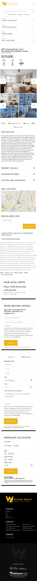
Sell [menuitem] (7, 515)
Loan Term (7, 441)
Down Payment (8, 456)
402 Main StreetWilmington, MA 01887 (13, 525)
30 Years (8, 446)
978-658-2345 (10, 290)
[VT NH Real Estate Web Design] (18, 573)
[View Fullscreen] (3, 199)
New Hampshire (8, 40)
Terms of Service (17, 427)
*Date (5, 377)
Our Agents (14, 294)
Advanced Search (12, 14)
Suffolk (16, 272)
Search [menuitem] (8, 512)
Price (5, 450)
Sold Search (26, 14)
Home (1, 272)
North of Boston (9, 20)
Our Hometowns (9, 27)
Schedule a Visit (25, 357)
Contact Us (7, 294)
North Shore (7, 34)
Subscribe (11, 343)
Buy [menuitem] (7, 514)
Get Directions (29, 226)
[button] (33, 11)
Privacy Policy (16, 337)
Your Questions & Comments (13, 390)
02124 (26, 272)
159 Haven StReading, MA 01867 (28, 525)
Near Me (20, 14)
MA (11, 272)
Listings (7, 272)
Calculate (10, 471)
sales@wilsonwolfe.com (13, 530)
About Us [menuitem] (9, 517)
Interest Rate (8, 462)
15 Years (16, 446)
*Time (5, 384)
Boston (21, 272)
